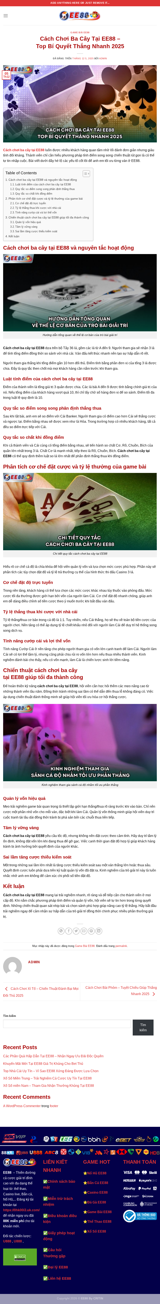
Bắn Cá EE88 (97, 1183)
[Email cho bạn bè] (83, 931)
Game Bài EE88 (79, 32)
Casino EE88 (97, 1192)
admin (103, 58)
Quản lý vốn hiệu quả (28, 222)
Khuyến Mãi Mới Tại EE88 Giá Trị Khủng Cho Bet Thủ (43, 1063)
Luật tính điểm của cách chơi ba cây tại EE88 (43, 184)
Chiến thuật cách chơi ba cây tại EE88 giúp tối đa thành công (49, 217)
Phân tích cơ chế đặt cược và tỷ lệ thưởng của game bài (46, 198)
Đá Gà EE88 (96, 1202)
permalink (121, 946)
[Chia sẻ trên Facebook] (68, 931)
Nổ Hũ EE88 (96, 1173)
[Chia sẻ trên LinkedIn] (98, 931)
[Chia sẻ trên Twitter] (76, 931)
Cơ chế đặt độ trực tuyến (30, 203)
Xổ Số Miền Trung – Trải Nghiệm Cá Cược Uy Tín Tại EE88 (47, 1078)
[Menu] (5, 15)
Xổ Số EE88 (96, 1231)
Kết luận (14, 236)
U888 (7, 1241)
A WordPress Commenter (22, 1106)
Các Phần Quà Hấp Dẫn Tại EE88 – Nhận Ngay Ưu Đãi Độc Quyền (53, 1056)
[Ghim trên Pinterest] (91, 931)
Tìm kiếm (9, 1015)
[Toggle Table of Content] (84, 173)
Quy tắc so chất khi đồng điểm (33, 193)
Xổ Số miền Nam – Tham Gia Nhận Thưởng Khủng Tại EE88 (48, 1085)
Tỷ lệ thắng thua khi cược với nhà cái (38, 207)
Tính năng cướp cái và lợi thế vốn (36, 212)
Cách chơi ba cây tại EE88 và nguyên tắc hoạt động (43, 179)
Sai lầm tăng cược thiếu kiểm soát (36, 231)
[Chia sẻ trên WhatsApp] (61, 931)
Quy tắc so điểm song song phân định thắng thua (45, 189)
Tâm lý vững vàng (26, 226)
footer (54, 1106)
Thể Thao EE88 (99, 1221)
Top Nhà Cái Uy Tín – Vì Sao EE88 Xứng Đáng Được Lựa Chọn (51, 1071)
